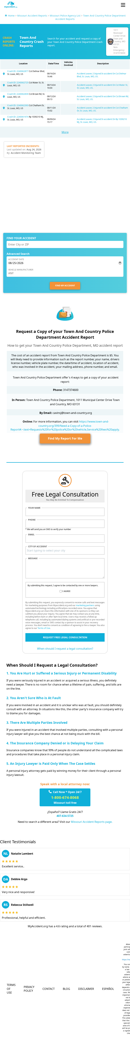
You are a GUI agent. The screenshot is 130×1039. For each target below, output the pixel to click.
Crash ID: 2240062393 (18, 105)
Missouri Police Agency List (65, 15)
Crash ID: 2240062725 (18, 82)
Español (108, 989)
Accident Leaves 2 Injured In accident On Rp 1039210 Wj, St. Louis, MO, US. (102, 120)
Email (31, 535)
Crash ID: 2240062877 (18, 71)
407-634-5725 (65, 816)
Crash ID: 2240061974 (18, 116)
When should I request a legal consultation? (65, 648)
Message (33, 558)
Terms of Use (44, 628)
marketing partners (85, 605)
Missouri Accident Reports (32, 15)
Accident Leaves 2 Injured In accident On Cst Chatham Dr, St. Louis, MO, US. (102, 109)
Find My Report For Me (65, 438)
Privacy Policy (29, 989)
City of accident (37, 547)
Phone (32, 520)
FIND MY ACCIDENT (65, 285)
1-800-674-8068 (65, 797)
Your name (34, 508)
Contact (48, 989)
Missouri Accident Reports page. (91, 822)
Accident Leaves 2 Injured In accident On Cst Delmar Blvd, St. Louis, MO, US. (101, 75)
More (65, 132)
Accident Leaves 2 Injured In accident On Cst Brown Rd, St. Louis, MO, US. (103, 98)
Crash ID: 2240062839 (18, 94)
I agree (66, 591)
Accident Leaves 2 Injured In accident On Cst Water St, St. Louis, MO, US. (102, 86)
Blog (66, 989)
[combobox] (65, 550)
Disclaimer (86, 989)
